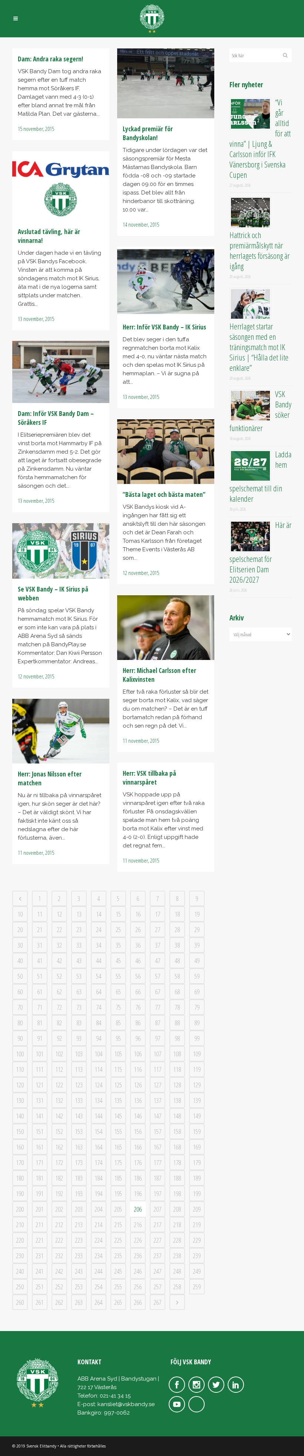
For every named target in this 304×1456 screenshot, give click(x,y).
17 (157, 914)
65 (118, 991)
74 (98, 1007)
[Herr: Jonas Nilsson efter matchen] (60, 731)
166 (138, 1146)
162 (59, 1146)
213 (79, 1224)
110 (20, 1069)
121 (39, 1084)
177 (157, 1162)
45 (118, 960)
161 (39, 1146)
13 (79, 914)
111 (39, 1069)
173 (79, 1162)
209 (197, 1209)
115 (118, 1069)
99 (196, 1038)
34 (98, 945)
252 (59, 1286)
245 (118, 1271)
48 (177, 960)
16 (138, 914)
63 (79, 991)
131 (39, 1100)
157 (157, 1131)
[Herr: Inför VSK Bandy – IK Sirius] (165, 281)
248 (177, 1271)
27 (157, 929)
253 (79, 1286)
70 (20, 1007)
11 (39, 914)
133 (79, 1100)
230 (20, 1255)
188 (177, 1178)
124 (98, 1084)
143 (79, 1115)
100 (20, 1053)
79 (196, 1007)
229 (197, 1240)
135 (118, 1100)
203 (79, 1209)
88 (177, 1022)
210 (20, 1224)
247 (157, 1271)
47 (157, 960)
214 (98, 1224)
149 (197, 1115)
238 (177, 1255)
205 (118, 1209)
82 (59, 1022)
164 (98, 1146)
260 (20, 1302)
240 (20, 1271)
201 (39, 1209)
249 (197, 1271)
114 (98, 1069)
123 (79, 1084)
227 (157, 1240)
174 (98, 1162)
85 (118, 1022)
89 (196, 1022)
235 (118, 1255)
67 (157, 991)
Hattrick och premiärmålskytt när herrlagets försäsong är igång (259, 250)
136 (138, 1100)
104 (98, 1053)
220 (20, 1240)
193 (79, 1193)
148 (177, 1115)
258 (177, 1286)
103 (79, 1053)
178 (177, 1162)
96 (138, 1038)
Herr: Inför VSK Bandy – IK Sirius (164, 327)
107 (157, 1053)
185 (118, 1178)
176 (138, 1162)
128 (177, 1084)
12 (59, 914)
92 (59, 1038)
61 (39, 991)
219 (197, 1224)
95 (118, 1038)
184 (98, 1178)
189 (197, 1178)
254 (98, 1286)
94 (98, 1038)
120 (20, 1084)
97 (157, 1038)
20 (20, 929)
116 (138, 1069)
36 (138, 945)
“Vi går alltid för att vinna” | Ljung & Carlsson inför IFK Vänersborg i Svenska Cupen (260, 138)
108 (177, 1053)
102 (59, 1053)
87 (157, 1022)
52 (59, 976)
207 (157, 1209)
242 (59, 1271)
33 (79, 945)
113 (79, 1069)
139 (197, 1100)
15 (118, 914)
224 (98, 1240)
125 (118, 1084)
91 (39, 1038)
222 (59, 1240)
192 (59, 1193)
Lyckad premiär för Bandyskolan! (148, 133)
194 (98, 1193)
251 (39, 1286)
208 (177, 1209)
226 (138, 1240)
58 (177, 976)
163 (79, 1146)
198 (177, 1193)
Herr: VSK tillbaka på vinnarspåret (149, 777)
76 (138, 1007)
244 (98, 1271)
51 (39, 976)
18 (177, 914)
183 (79, 1178)
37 (157, 945)
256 (138, 1286)
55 (118, 976)
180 (20, 1178)
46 (138, 960)
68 (177, 991)
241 (39, 1271)
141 (39, 1115)
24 (98, 929)
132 (59, 1100)
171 (39, 1162)
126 (138, 1084)
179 (197, 1162)
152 (59, 1131)
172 (59, 1162)
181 (39, 1178)
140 (20, 1115)
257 (157, 1286)
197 (157, 1193)
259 (197, 1286)
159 (197, 1131)
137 (157, 1100)
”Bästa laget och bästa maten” (164, 494)
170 (20, 1162)
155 (118, 1131)
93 (79, 1038)
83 (79, 1022)
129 (197, 1084)
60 (20, 991)
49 (196, 960)
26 (138, 929)
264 (98, 1302)
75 (118, 1007)
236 (138, 1255)
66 (138, 991)
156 (138, 1131)
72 (59, 1007)
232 (59, 1255)
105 (118, 1053)
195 (118, 1193)
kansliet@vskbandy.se (126, 1404)
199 (197, 1193)
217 (157, 1224)
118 (177, 1069)
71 (39, 1007)
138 (177, 1100)
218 (177, 1224)
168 (177, 1146)
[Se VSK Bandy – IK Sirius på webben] (60, 551)
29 (196, 929)
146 (138, 1115)
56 (138, 976)
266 (138, 1302)
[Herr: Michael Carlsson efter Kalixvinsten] (165, 627)
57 (157, 976)
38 (177, 945)
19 (196, 914)
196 (138, 1193)
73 (79, 1007)
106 (138, 1053)
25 (118, 929)
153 (79, 1131)
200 (20, 1209)
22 (59, 929)
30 (20, 945)
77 (157, 1007)
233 (79, 1255)
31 (39, 945)
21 (39, 929)
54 (98, 976)
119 (197, 1069)
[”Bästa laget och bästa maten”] (165, 451)
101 (39, 1053)
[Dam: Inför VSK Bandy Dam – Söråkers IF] (60, 372)
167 (157, 1146)
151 (39, 1131)
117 (157, 1069)
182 (59, 1178)
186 (138, 1178)
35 (118, 945)
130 (20, 1100)
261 (39, 1302)
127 (157, 1084)
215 (118, 1224)
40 (20, 960)
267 (157, 1302)
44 (98, 960)
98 (177, 1038)
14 (98, 914)
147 (157, 1115)
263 (79, 1302)
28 (177, 929)
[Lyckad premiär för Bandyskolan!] (165, 83)
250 (20, 1286)
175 (118, 1162)
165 (118, 1146)
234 (98, 1255)
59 (196, 976)
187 (157, 1178)
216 (138, 1224)
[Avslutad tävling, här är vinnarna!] (60, 186)
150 (20, 1131)
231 (39, 1255)
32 (59, 945)
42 (59, 960)
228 (177, 1240)
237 (157, 1255)
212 (59, 1224)
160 (20, 1146)
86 (138, 1022)
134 (98, 1100)
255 (118, 1286)
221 (39, 1240)
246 (138, 1271)
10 (20, 914)
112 (59, 1069)
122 (59, 1084)
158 (177, 1131)
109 (197, 1053)
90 (20, 1038)
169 (197, 1146)
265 (118, 1302)
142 (59, 1115)
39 (196, 945)
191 (39, 1193)
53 (79, 976)
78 (177, 1007)
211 (39, 1224)
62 (59, 991)
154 (98, 1131)
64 (98, 991)
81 (39, 1022)
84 (98, 1022)
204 (98, 1209)
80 (20, 1022)
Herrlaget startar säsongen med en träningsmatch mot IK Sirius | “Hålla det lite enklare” (258, 347)
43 (79, 960)
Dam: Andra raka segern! (50, 59)
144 (98, 1115)
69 (196, 991)
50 (20, 976)
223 (79, 1240)
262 (59, 1302)
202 (59, 1209)
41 (39, 960)
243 (79, 1271)
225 (118, 1240)
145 (118, 1115)
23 (79, 929)
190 (20, 1193)
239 (197, 1255)
